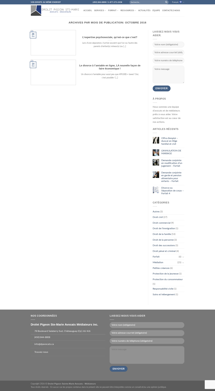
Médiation (158, 262)
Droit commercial (162, 223)
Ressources (127, 10)
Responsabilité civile (163, 289)
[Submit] (166, 2)
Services (99, 10)
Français (175, 2)
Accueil (87, 10)
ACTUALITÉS (144, 10)
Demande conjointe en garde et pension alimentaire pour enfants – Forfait (171, 176)
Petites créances (161, 268)
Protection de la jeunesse (165, 274)
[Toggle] (183, 257)
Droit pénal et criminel (164, 251)
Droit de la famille (162, 234)
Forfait (112, 10)
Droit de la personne (163, 240)
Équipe (156, 10)
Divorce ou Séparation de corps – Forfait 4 (172, 191)
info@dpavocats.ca (44, 344)
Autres (156, 211)
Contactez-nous (171, 10)
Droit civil (158, 217)
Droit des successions (164, 245)
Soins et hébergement (164, 294)
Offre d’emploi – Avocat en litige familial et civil (169, 141)
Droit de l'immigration (164, 228)
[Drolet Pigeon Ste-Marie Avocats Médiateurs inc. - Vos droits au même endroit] (55, 10)
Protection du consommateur (168, 279)
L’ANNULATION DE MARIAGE (171, 152)
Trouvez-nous (41, 352)
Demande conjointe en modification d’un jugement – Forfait (171, 163)
